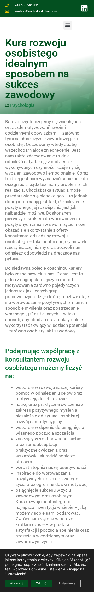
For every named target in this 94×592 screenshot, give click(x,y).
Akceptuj (16, 583)
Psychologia (22, 105)
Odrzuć (41, 583)
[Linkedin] (84, 8)
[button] (67, 25)
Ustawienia (67, 583)
